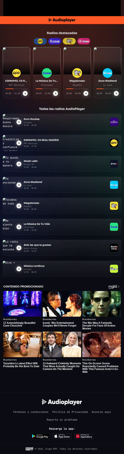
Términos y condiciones (30, 412)
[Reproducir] (25, 93)
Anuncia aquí (101, 412)
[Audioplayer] (62, 20)
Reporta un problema (62, 419)
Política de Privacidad (70, 412)
